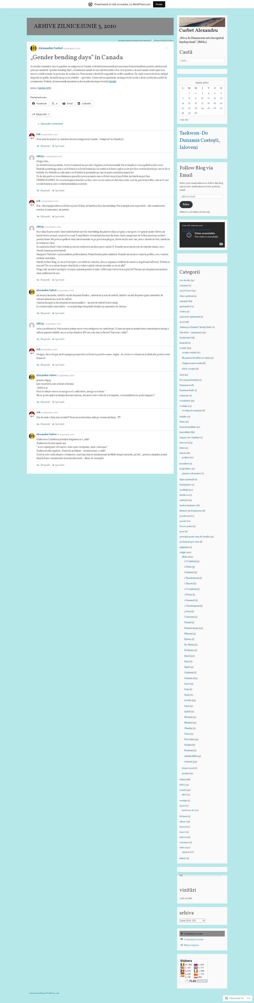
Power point (186, 526)
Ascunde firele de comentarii (141, 41)
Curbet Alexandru (198, 30)
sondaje (183, 800)
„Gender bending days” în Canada (76, 57)
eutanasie (184, 395)
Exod (187, 656)
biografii (184, 343)
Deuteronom (191, 628)
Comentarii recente (194, 939)
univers (183, 837)
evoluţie (183, 406)
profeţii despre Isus (189, 542)
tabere (183, 821)
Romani (188, 750)
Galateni (189, 672)
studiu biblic (190, 756)
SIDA (182, 785)
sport (182, 805)
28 (183, 113)
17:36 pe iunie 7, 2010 (65, 375)
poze (182, 531)
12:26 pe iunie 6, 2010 (53, 156)
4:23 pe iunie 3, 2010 (71, 48)
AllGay (40, 156)
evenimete (185, 400)
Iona (186, 689)
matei (187, 711)
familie (183, 416)
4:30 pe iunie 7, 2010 (65, 290)
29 (189, 113)
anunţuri (184, 301)
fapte (187, 667)
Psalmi (188, 745)
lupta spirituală (187, 479)
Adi (38, 134)
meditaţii (184, 490)
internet (184, 442)
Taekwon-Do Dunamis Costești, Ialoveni (200, 140)
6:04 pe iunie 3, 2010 (49, 134)
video (182, 847)
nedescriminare (187, 505)
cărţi (182, 375)
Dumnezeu (185, 385)
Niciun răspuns (191, 945)
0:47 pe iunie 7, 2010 (52, 227)
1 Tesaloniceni (191, 578)
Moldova (184, 495)
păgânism (184, 547)
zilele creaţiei (188, 368)
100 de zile (185, 280)
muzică (185, 852)
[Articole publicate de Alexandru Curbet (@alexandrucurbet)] (33, 49)
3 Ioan (187, 611)
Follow (186, 204)
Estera (187, 639)
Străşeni (183, 816)
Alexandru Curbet (50, 48)
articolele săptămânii (190, 317)
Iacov (187, 684)
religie (183, 552)
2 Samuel (184, 285)
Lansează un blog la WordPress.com (44, 993)
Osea (187, 734)
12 (215, 98)
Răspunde (43, 114)
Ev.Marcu (189, 650)
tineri (182, 827)
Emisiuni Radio (187, 390)
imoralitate (185, 432)
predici (185, 773)
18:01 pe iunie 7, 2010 (65, 434)
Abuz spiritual (186, 296)
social (182, 790)
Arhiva (183, 311)
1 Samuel (189, 572)
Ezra (186, 661)
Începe (159, 4)
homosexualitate (188, 427)
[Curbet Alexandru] (202, 22)
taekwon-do (188, 810)
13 (221, 98)
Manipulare (185, 484)
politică (185, 457)
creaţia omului (189, 352)
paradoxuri (185, 516)
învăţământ (185, 337)
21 (183, 108)
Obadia (188, 728)
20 (221, 103)
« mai (182, 119)
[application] (202, 235)
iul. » (187, 119)
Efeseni (188, 633)
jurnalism (184, 463)
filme (182, 422)
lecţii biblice (185, 468)
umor (182, 832)
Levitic (187, 700)
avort (182, 322)
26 (215, 108)
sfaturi (183, 779)
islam (182, 448)
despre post (188, 768)
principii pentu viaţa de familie (195, 536)
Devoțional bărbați (189, 380)
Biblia (184, 557)
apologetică (185, 306)
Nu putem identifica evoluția (196, 358)
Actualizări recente (193, 933)
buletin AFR (44, 88)
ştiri (184, 794)
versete (188, 761)
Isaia (187, 695)
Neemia (188, 717)
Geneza (188, 678)
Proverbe (189, 739)
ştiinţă (182, 858)
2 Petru (188, 594)
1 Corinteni (190, 561)
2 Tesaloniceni (192, 606)
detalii (112, 81)
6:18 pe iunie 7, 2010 (49, 349)
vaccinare (184, 842)
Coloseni (189, 617)
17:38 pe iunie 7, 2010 (49, 412)
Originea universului (192, 363)
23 (196, 108)
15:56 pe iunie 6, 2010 (49, 201)
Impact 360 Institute (190, 437)
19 (215, 103)
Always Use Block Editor (164, 40)
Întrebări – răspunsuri (191, 332)
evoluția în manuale (192, 410)
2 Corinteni (190, 589)
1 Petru (188, 567)
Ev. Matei (189, 645)
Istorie (183, 453)
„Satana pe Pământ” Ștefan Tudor (196, 327)
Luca (186, 706)
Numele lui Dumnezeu (191, 510)
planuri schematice (191, 473)
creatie (183, 348)
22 (189, 108)
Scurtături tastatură (125, 41)
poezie (183, 521)
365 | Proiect (186, 290)
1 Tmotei (188, 583)
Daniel (187, 622)
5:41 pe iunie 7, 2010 (52, 324)
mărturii (184, 500)
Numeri (188, 722)
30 (196, 113)
